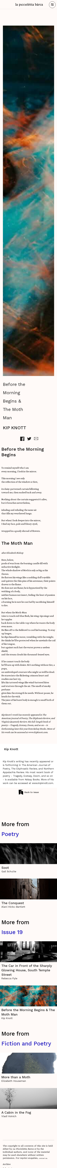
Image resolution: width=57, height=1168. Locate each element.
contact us (43, 1158)
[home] (29, 4)
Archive (7, 1164)
